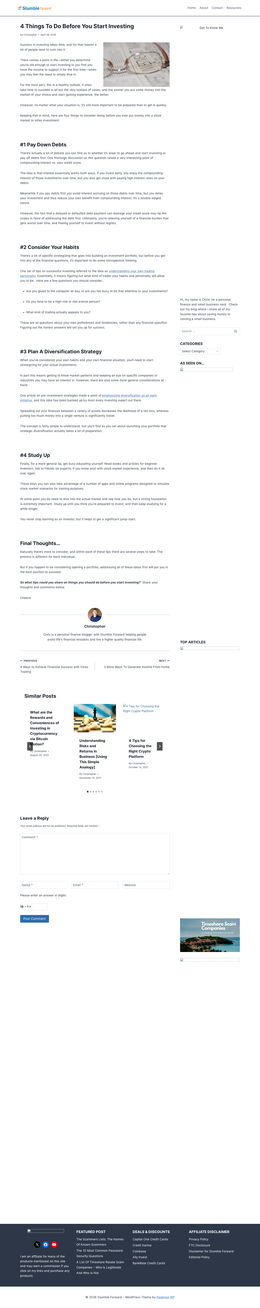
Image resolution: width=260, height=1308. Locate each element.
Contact (217, 8)
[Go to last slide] (30, 746)
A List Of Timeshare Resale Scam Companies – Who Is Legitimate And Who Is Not (100, 1267)
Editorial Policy (199, 1257)
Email (78, 885)
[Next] (160, 746)
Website (130, 885)
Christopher (30, 34)
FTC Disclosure (199, 1245)
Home (191, 8)
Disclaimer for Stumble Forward (211, 1251)
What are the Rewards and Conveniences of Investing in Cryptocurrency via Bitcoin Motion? (44, 728)
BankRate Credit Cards (149, 1263)
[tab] (88, 792)
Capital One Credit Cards (150, 1239)
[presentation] (95, 718)
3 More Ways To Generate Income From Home (136, 664)
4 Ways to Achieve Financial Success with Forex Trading (54, 666)
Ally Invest (140, 1257)
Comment (30, 837)
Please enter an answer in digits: (43, 895)
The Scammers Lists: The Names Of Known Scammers (100, 1242)
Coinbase (139, 1251)
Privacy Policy (198, 1239)
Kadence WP (166, 1297)
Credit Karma (142, 1245)
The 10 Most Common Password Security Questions (99, 1253)
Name (27, 885)
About (204, 8)
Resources (234, 8)
